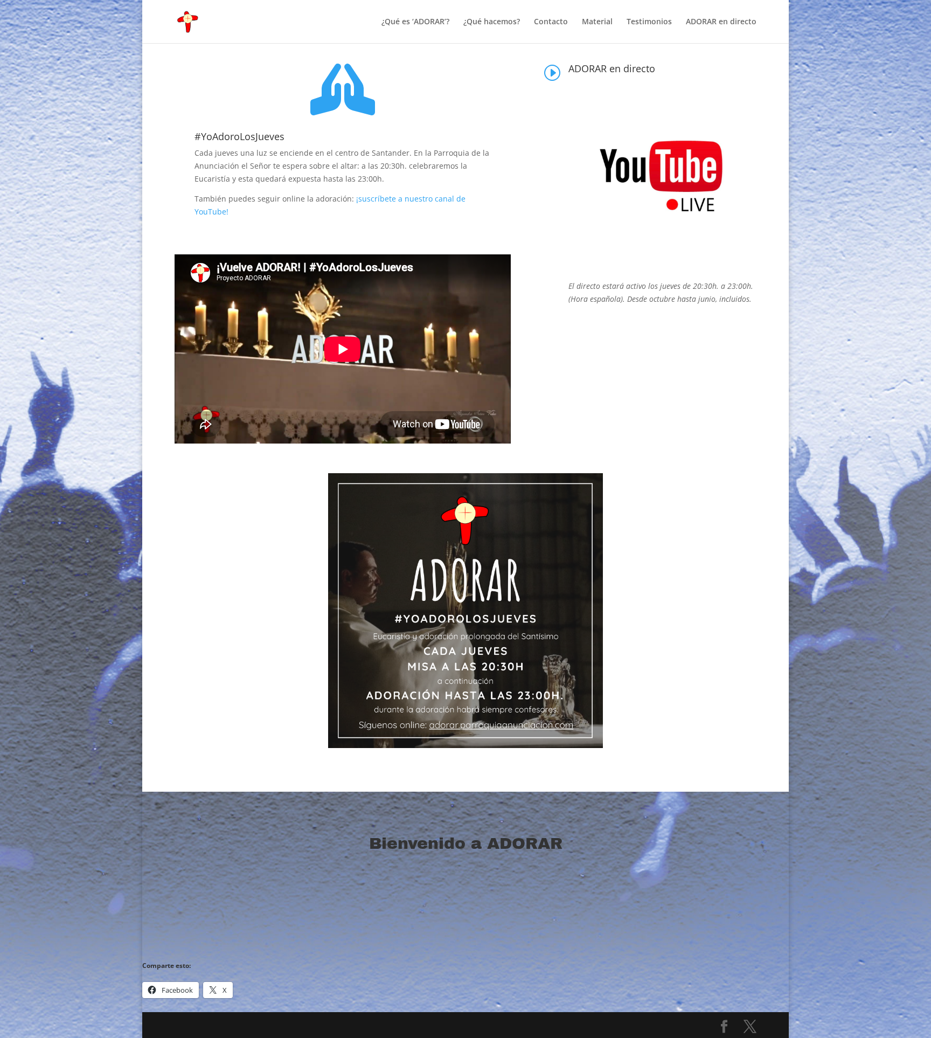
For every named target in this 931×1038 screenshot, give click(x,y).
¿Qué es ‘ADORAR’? (415, 22)
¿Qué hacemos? (491, 22)
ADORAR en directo (721, 22)
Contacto (551, 22)
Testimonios (649, 22)
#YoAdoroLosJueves (239, 136)
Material (597, 22)
